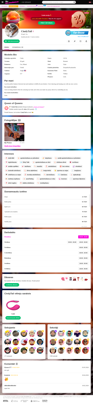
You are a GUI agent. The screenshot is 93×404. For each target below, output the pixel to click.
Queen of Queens (39, 107)
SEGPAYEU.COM (68, 396)
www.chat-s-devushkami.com (25, 396)
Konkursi (40, 6)
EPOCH (60, 396)
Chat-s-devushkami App (53, 6)
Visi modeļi (4, 6)
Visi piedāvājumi (31, 6)
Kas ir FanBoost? (83, 36)
